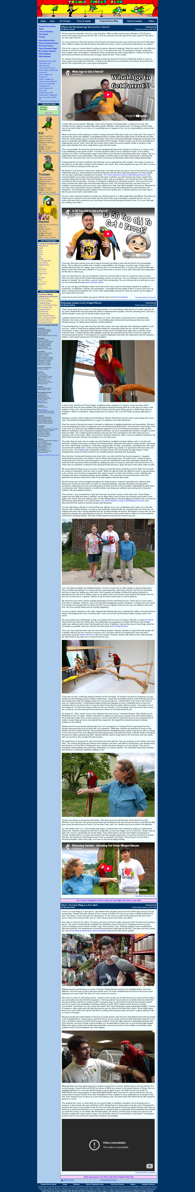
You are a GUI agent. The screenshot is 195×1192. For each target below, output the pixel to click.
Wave (41, 250)
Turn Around (43, 263)
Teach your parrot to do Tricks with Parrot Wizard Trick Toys (109, 1177)
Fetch (41, 252)
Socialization (43, 311)
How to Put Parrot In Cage (48, 305)
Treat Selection (44, 299)
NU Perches (65, 21)
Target (41, 248)
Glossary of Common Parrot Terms (48, 455)
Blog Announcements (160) (47, 61)
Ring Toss (42, 284)
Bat (40, 256)
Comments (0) (151, 27)
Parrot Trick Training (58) (47, 83)
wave (149, 1186)
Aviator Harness (86, 635)
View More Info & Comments (145, 297)
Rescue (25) (43, 90)
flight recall (139, 1186)
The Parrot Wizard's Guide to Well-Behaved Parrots (125, 175)
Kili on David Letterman (47, 318)
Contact (42, 37)
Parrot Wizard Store (47, 41)
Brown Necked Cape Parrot (121, 1186)
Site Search (43, 34)
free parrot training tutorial (147, 1189)
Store (52, 21)
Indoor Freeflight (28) (45, 74)
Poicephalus (48, 138)
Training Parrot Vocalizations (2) (49, 101)
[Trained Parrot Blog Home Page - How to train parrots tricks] (97, 16)
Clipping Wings (44, 303)
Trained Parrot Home (47, 26)
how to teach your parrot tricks (115, 1189)
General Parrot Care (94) (47, 68)
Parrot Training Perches (48, 43)
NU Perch (149, 620)
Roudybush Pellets (45, 322)
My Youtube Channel (47, 51)
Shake (41, 254)
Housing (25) (43, 72)
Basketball (42, 269)
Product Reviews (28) (46, 88)
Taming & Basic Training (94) (48, 95)
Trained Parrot (42, 1186)
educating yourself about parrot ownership (89, 931)
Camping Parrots (45, 309)
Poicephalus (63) (44, 86)
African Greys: (42, 410)
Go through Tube (45, 261)
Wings (41, 258)
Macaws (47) (43, 77)
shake (145, 1186)
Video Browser (45, 56)
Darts (40, 280)
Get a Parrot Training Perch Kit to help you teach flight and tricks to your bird (109, 900)
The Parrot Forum (46, 46)
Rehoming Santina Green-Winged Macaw (81, 303)
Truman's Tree (44, 313)
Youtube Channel (148, 1184)
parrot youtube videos (94, 282)
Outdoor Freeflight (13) (46, 79)
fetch (45, 1188)
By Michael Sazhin (68, 29)
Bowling (42, 278)
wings (49, 1188)
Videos (151, 21)
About (41, 29)
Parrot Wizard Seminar (47, 316)
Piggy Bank (43, 273)
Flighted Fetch (44, 265)
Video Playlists (45, 54)
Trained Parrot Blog (109, 21)
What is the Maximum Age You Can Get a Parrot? (85, 27)
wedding (81, 450)
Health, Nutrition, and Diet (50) (48, 70)
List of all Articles (46, 32)
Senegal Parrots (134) (46, 93)
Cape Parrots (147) (45, 63)
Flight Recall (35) (44, 65)
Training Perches (121, 626)
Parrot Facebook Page (48, 48)
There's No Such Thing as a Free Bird (79, 905)
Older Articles (69, 1180)
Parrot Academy (134, 21)
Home (43, 21)
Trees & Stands (84, 21)
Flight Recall (43, 246)
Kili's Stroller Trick (45, 307)
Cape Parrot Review (46, 320)
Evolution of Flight (46, 301)
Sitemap (76, 1184)
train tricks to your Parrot (80, 1188)
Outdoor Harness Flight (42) (48, 81)
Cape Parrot (47, 177)
